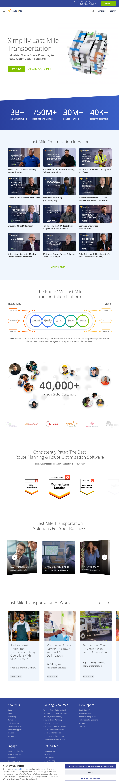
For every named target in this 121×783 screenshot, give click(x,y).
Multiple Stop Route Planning (55, 713)
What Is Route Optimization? (54, 710)
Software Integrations (87, 717)
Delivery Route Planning (52, 717)
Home (10, 710)
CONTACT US (108, 3)
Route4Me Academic (16, 726)
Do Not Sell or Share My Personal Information (90, 766)
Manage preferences (90, 778)
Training (46, 754)
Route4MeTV (12, 757)
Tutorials (82, 726)
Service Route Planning (52, 720)
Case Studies (48, 757)
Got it (90, 772)
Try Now (16, 69)
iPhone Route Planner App (53, 736)
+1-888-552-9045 (88, 4)
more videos (58, 267)
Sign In (113, 11)
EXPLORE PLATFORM (38, 68)
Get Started (12, 736)
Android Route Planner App (54, 739)
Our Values (12, 720)
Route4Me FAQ (49, 761)
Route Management (51, 723)
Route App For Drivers (52, 733)
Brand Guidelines (14, 754)
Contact (100, 11)
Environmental (13, 723)
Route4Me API (84, 710)
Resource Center (14, 761)
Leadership (12, 717)
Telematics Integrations (88, 720)
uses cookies (18, 769)
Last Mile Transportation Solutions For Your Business (59, 525)
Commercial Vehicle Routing (54, 726)
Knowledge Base (49, 751)
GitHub (82, 723)
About (10, 713)
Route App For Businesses (53, 730)
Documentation (85, 713)
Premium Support (15, 730)
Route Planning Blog (16, 751)
